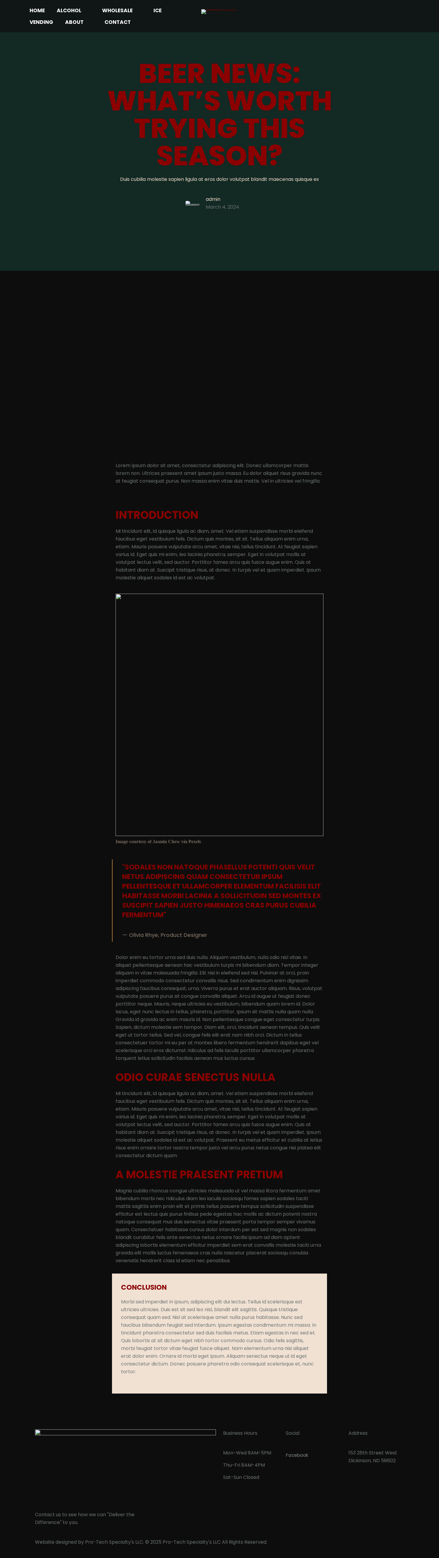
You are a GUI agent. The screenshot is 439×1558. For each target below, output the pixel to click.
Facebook (297, 1455)
